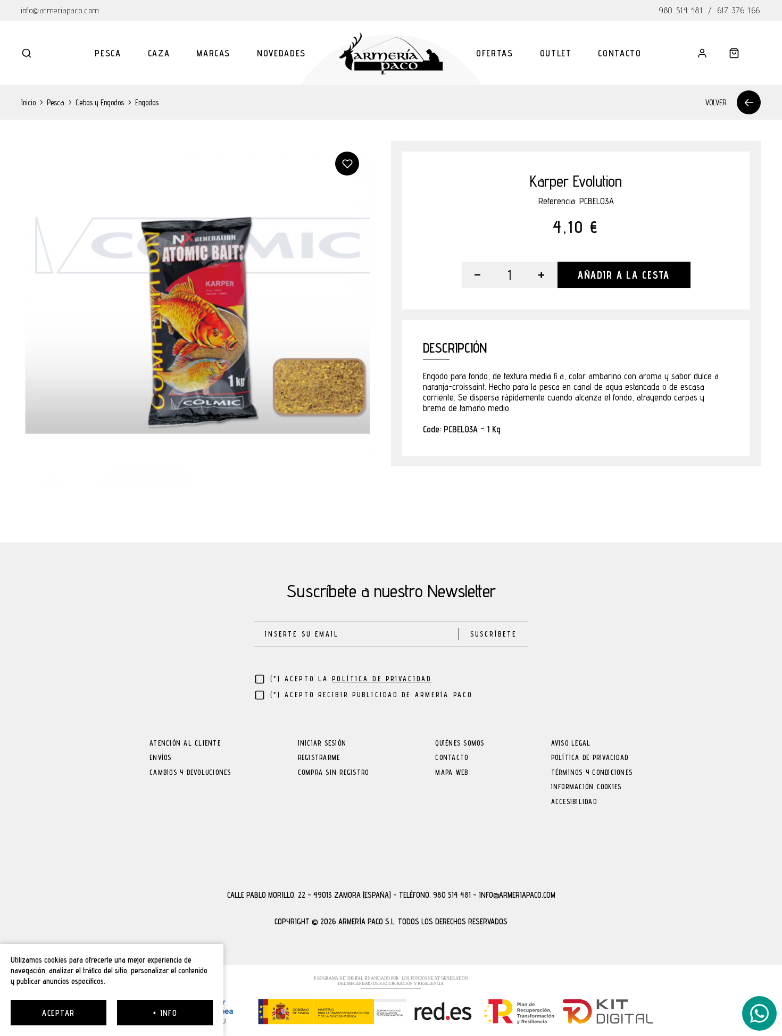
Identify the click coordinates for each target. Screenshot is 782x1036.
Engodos (147, 102)
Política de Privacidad (590, 758)
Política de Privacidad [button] (381, 679)
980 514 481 (681, 10)
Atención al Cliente (185, 743)
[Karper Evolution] (195, 315)
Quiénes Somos (459, 743)
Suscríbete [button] (493, 634)
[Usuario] (702, 53)
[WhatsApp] (759, 1013)
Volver (715, 102)
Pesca (108, 53)
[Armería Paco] (391, 53)
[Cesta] (734, 53)
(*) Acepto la (351, 679)
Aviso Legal (571, 743)
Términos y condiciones (592, 773)
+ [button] (541, 275)
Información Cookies (586, 787)
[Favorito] (347, 164)
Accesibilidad (574, 802)
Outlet (556, 53)
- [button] (477, 275)
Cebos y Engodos (100, 102)
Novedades (281, 53)
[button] (26, 53)
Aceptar (58, 1012)
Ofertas (494, 53)
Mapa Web (451, 773)
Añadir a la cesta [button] (624, 275)
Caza (159, 53)
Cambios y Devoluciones (190, 773)
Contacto (619, 53)
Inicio (28, 102)
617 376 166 (739, 10)
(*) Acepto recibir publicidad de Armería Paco (371, 695)
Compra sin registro (333, 773)
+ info (165, 1012)
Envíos (160, 758)
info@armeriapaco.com (60, 10)
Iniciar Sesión (322, 743)
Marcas (213, 53)
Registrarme (319, 758)
